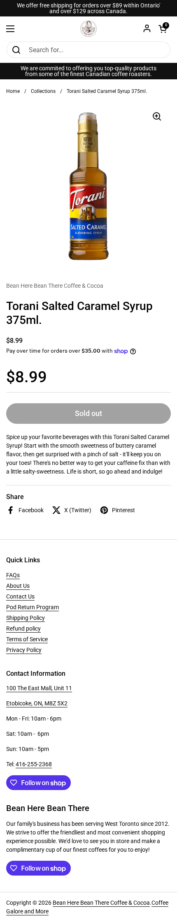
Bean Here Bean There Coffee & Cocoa (101, 902)
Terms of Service (27, 639)
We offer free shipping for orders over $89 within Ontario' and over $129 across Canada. (88, 8)
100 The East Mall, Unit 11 (39, 688)
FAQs (13, 575)
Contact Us (20, 596)
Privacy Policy (24, 650)
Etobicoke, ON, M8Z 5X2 (37, 703)
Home (13, 91)
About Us (18, 585)
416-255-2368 (34, 764)
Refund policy (23, 628)
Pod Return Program (32, 607)
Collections (43, 91)
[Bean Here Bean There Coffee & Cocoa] (88, 29)
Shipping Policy (25, 618)
